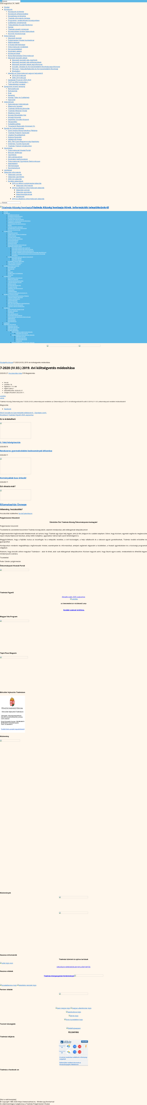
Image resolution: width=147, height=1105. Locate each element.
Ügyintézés (8, 148)
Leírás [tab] (2, 398)
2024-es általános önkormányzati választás (28, 188)
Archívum (9, 362)
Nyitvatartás (12, 91)
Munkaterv (16, 71)
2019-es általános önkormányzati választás (28, 199)
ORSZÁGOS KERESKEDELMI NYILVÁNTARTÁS (73, 967)
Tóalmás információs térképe (19, 18)
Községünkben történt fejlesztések (21, 31)
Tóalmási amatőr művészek (18, 29)
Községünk (8, 9)
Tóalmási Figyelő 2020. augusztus (17, 415)
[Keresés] (1, 1)
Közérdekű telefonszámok (18, 159)
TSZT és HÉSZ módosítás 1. (18, 82)
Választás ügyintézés (24, 192)
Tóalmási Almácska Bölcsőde (19, 108)
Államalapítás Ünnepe (13, 504)
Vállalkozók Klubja (15, 139)
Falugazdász (12, 122)
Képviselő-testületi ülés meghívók (24, 60)
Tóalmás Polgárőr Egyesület (18, 133)
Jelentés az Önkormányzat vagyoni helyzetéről (25, 73)
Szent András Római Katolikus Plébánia (22, 130)
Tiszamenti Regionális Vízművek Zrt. (21, 126)
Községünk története (16, 12)
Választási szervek (15, 174)
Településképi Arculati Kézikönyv (20, 25)
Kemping (11, 95)
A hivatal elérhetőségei (16, 45)
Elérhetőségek (13, 166)
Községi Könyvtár (14, 117)
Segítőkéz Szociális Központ (18, 119)
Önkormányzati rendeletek (18, 47)
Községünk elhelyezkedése (18, 14)
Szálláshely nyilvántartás (17, 23)
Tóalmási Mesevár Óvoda (17, 111)
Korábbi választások (15, 181)
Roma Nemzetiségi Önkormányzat (21, 56)
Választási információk (12, 172)
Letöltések (8, 170)
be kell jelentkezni (25, 513)
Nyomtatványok (14, 168)
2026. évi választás (15, 179)
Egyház (10, 27)
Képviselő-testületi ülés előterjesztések (26, 62)
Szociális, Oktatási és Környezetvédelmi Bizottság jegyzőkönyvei (36, 67)
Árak (10, 93)
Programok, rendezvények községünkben (24, 20)
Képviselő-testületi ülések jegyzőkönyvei (27, 64)
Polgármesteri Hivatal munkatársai (21, 40)
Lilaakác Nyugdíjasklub (16, 135)
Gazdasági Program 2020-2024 (19, 80)
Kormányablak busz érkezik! (13, 478)
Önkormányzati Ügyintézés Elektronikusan (24, 161)
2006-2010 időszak (19, 78)
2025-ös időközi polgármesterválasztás (26, 183)
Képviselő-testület (15, 38)
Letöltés (3, 396)
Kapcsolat (11, 100)
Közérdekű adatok (15, 51)
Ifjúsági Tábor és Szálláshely (18, 97)
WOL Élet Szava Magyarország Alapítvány (23, 141)
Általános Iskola (14, 113)
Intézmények (9, 102)
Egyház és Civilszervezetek (14, 128)
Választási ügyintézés (16, 177)
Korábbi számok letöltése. (73, 610)
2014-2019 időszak (19, 75)
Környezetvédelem (15, 49)
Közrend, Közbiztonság (16, 34)
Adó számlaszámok (15, 157)
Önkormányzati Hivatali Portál (19, 150)
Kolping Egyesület (15, 137)
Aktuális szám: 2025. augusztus (73, 597)
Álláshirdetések (14, 42)
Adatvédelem (13, 163)
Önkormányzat (9, 36)
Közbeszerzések (14, 53)
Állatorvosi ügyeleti (15, 106)
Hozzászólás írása (15, 373)
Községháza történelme (17, 16)
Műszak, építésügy (15, 152)
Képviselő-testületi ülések (17, 58)
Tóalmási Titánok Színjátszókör (20, 146)
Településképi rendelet (16, 84)
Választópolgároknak (24, 194)
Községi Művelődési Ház (17, 115)
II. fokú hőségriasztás (10, 442)
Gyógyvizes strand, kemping (14, 86)
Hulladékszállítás (14, 124)
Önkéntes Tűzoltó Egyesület (18, 144)
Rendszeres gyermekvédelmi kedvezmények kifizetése (26, 451)
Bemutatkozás (13, 89)
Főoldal (6, 7)
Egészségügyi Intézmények (18, 104)
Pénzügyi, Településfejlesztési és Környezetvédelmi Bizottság (35, 69)
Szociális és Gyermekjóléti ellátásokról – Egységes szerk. (23, 413)
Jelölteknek (20, 196)
